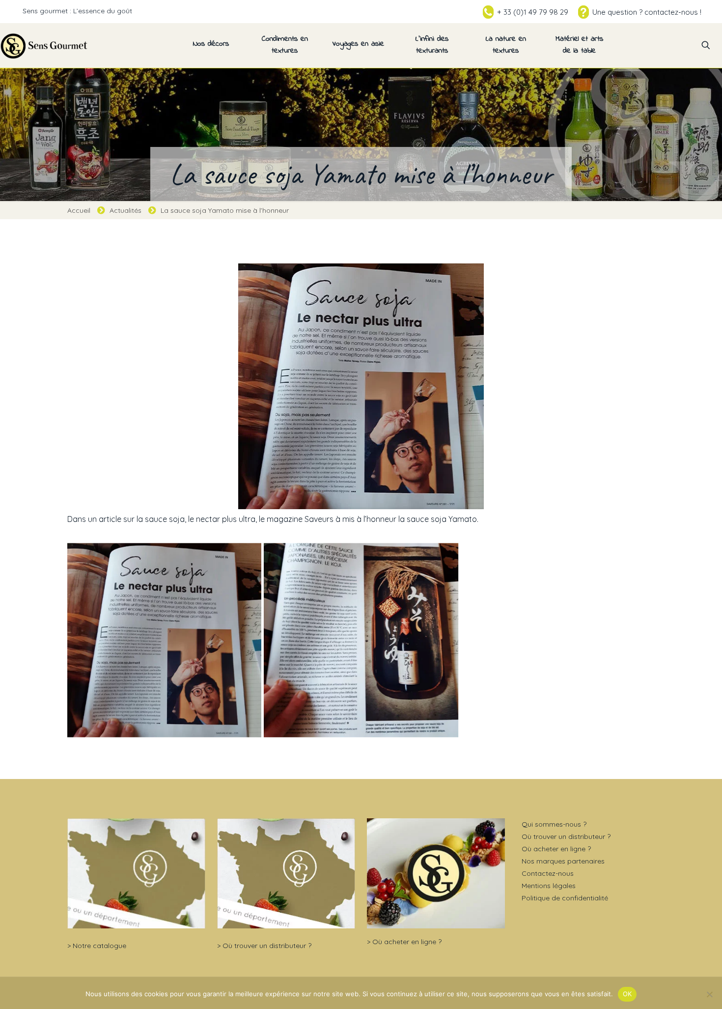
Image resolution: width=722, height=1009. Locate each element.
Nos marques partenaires (563, 861)
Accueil (78, 210)
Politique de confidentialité (565, 898)
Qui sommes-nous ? (554, 824)
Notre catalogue (99, 945)
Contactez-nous (548, 873)
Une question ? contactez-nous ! (646, 12)
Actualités (125, 210)
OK (627, 994)
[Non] (710, 994)
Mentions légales (549, 885)
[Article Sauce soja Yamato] (361, 640)
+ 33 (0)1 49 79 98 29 (532, 12)
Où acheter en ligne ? (407, 941)
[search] (705, 45)
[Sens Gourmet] (44, 45)
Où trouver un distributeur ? (266, 945)
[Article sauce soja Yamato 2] (164, 640)
